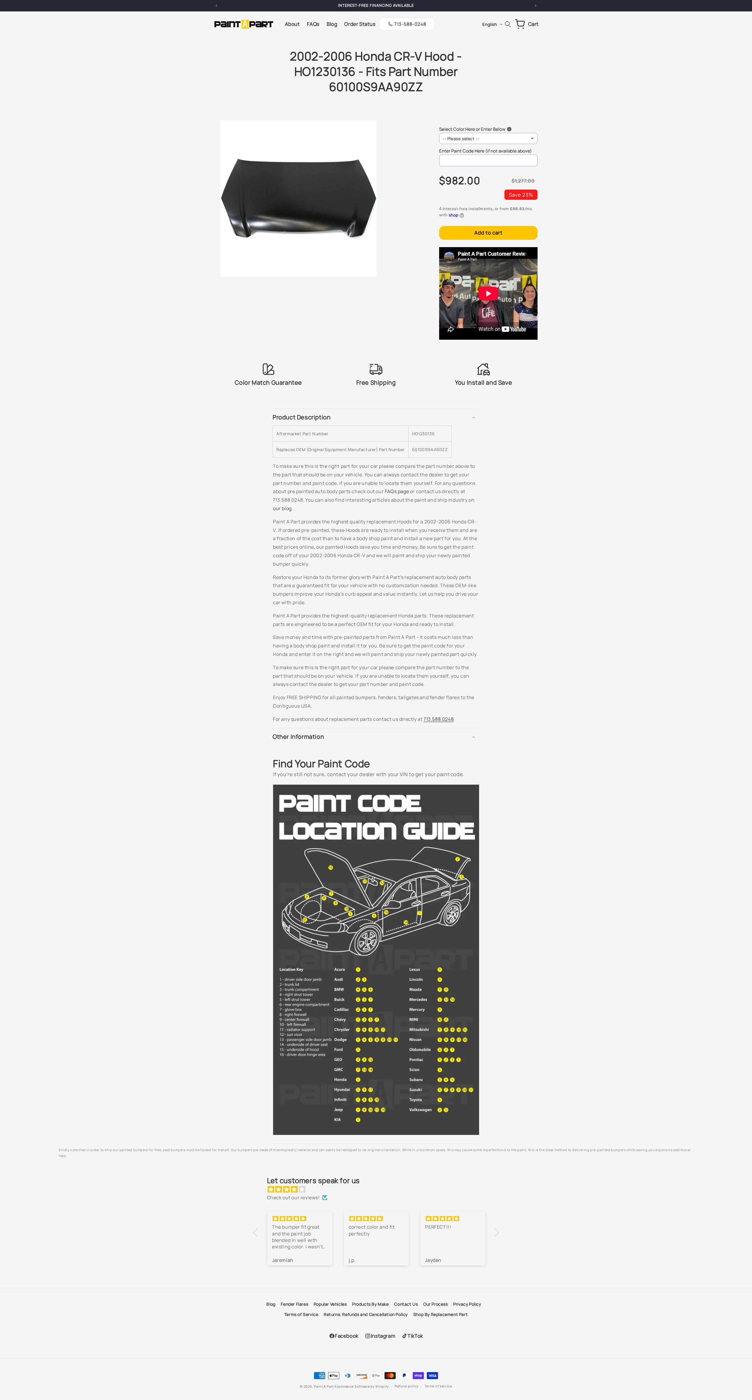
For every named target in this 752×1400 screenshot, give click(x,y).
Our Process (435, 1304)
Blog (270, 1304)
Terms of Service (301, 1314)
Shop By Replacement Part (440, 1314)
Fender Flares (294, 1304)
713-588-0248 (410, 24)
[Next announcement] (535, 5)
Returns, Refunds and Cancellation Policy (366, 1314)
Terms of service (438, 1386)
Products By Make (370, 1304)
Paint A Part (324, 1386)
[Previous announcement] (216, 5)
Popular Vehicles (330, 1304)
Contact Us (406, 1304)
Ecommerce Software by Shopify (362, 1386)
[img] (379, 1189)
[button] (376, 417)
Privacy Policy (467, 1304)
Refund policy (407, 1386)
